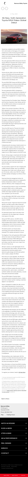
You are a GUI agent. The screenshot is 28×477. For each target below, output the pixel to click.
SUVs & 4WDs (6, 428)
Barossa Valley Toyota (20, 3)
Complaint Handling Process (7, 468)
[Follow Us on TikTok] (9, 460)
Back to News (5, 398)
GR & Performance (9, 438)
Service (4, 448)
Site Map (8, 466)
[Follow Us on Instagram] (7, 460)
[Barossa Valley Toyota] (3, 3)
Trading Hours (11, 414)
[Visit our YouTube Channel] (4, 460)
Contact (5, 453)
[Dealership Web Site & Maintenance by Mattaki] (4, 471)
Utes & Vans (6, 433)
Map (2, 414)
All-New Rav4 (22, 372)
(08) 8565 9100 (8, 412)
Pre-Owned (6, 443)
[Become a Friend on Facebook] (2, 460)
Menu (26, 8)
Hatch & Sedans (8, 423)
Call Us (3, 8)
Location (6, 8)
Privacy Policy (14, 466)
